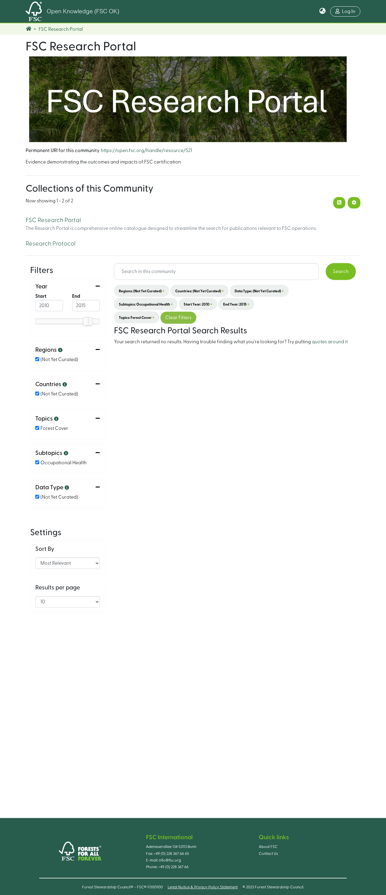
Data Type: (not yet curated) (259, 290)
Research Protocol (50, 244)
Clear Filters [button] (178, 317)
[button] (322, 11)
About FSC (268, 847)
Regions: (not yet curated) (141, 290)
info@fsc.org (170, 860)
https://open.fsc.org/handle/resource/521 (146, 150)
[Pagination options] (354, 202)
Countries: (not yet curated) (199, 290)
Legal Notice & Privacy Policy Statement (203, 887)
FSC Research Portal (53, 220)
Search (341, 271)
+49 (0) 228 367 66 (173, 867)
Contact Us (268, 853)
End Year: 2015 (236, 304)
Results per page (57, 588)
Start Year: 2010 (198, 304)
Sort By (44, 549)
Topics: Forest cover (136, 317)
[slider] (86, 321)
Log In (348, 11)
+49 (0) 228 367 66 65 (171, 853)
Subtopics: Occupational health (146, 304)
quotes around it (330, 341)
